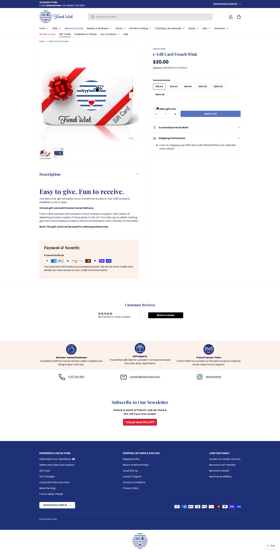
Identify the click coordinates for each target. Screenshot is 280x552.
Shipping (157, 67)
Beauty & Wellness (97, 28)
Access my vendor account (225, 459)
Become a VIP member (222, 465)
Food (42, 28)
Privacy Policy (131, 488)
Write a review (165, 315)
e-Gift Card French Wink (58, 41)
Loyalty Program (132, 476)
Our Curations (108, 34)
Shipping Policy (131, 459)
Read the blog (47, 488)
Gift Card (44, 470)
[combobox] (150, 16)
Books (192, 28)
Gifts (55, 28)
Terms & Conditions (134, 482)
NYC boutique (47, 476)
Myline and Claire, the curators (56, 465)
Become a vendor (219, 470)
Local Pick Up (130, 470)
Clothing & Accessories (168, 28)
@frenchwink (213, 376)
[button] (239, 17)
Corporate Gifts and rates (54, 482)
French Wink (159, 48)
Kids (205, 28)
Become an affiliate (220, 476)
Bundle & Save (47, 34)
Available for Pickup (85, 34)
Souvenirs (219, 28)
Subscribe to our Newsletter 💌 (57, 459)
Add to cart (210, 113)
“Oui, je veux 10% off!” (140, 422)
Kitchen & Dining (138, 28)
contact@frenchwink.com (145, 376)
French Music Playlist (51, 494)
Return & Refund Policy (136, 465)
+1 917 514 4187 (76, 376)
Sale (125, 34)
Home (118, 28)
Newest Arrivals (74, 28)
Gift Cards (65, 34)
